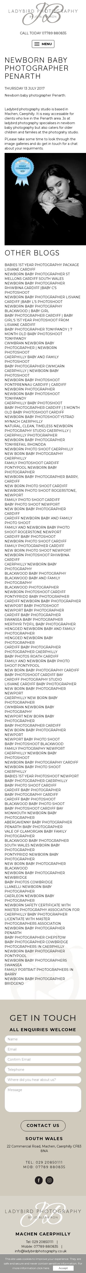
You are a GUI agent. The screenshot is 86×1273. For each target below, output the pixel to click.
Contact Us (43, 1125)
